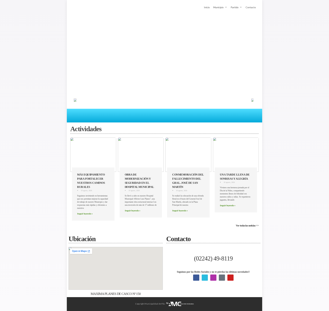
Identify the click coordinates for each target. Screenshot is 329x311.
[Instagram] (213, 278)
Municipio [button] (218, 7)
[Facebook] (196, 278)
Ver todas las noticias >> (247, 225)
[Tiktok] (222, 278)
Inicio (207, 7)
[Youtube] (230, 278)
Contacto (251, 7)
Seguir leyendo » (85, 214)
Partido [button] (235, 7)
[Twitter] (205, 278)
